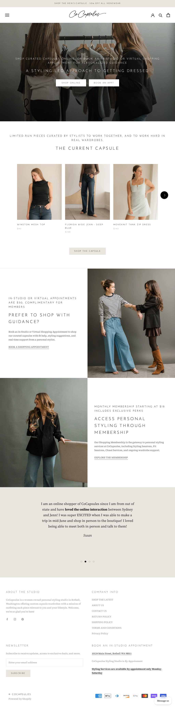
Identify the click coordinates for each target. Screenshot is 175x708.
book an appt (104, 83)
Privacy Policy (100, 633)
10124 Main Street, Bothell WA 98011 (112, 653)
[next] (164, 195)
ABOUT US (98, 605)
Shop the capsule (87, 251)
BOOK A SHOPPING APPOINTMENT (29, 347)
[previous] (11, 195)
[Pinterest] (22, 619)
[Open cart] (168, 15)
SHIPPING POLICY (102, 622)
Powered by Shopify (20, 698)
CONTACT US (99, 611)
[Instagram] (15, 619)
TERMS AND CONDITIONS (107, 628)
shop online (71, 83)
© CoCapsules (20, 694)
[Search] (160, 15)
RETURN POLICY (101, 616)
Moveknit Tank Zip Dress (132, 225)
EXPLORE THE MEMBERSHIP (111, 457)
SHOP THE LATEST (102, 599)
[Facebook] (7, 619)
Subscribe (18, 673)
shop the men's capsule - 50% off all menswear (87, 3)
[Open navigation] (7, 15)
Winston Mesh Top (31, 225)
